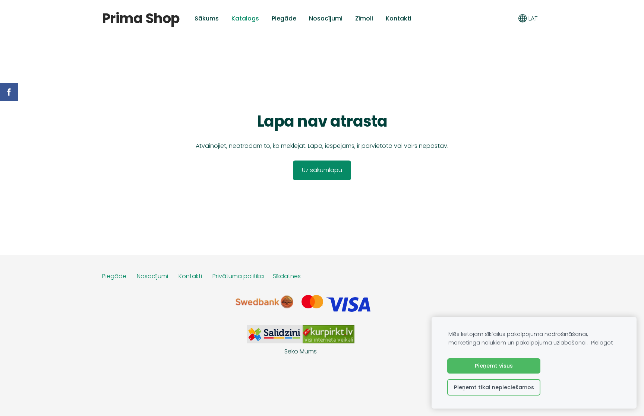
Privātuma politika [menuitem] (238, 276)
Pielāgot (602, 342)
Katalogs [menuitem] (245, 18)
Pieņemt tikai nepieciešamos (494, 387)
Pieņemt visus (494, 365)
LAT (532, 18)
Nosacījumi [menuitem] (325, 18)
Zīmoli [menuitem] (364, 18)
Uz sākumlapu (322, 170)
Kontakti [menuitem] (398, 18)
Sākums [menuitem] (207, 18)
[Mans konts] (506, 18)
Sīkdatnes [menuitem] (287, 276)
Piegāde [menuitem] (284, 18)
